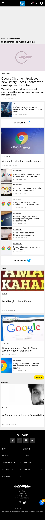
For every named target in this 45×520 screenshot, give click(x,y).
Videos (4, 293)
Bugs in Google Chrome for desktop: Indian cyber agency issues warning (26, 218)
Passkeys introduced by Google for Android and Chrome (27, 189)
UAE (14, 104)
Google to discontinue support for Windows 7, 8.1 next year (26, 175)
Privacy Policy (22, 496)
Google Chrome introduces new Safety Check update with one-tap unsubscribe (22, 82)
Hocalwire (39, 511)
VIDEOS (4, 269)
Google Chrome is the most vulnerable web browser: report (26, 203)
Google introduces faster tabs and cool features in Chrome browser (26, 365)
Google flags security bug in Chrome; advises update (25, 234)
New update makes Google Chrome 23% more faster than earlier (20, 349)
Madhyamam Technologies (19, 511)
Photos (5, 407)
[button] (3, 3)
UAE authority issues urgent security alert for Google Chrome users (27, 109)
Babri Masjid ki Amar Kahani (16, 301)
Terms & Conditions (22, 498)
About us (22, 491)
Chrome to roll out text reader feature (21, 161)
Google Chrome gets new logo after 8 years (26, 248)
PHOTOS (4, 382)
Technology (5, 73)
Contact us (22, 493)
